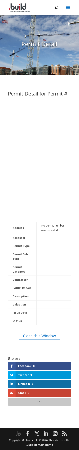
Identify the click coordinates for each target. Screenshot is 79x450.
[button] (68, 10)
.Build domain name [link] (39, 445)
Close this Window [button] (39, 335)
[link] (19, 7)
